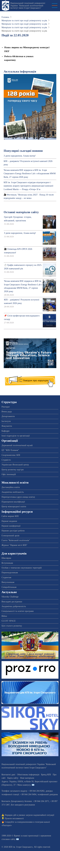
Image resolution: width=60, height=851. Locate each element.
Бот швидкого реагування (23, 805)
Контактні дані (8, 774)
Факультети (7, 426)
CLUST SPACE (9, 621)
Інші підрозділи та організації (16, 436)
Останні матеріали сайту (21, 212)
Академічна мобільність (13, 492)
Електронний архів (10, 535)
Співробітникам (9, 587)
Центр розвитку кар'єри (13, 469)
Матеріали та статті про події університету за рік (24, 20)
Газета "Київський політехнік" (16, 540)
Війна (4, 616)
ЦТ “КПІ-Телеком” (10, 450)
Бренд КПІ (46, 774)
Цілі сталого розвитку (12, 626)
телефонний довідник (48, 794)
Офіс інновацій (9, 474)
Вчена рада (7, 411)
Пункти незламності (14, 818)
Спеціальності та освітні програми (18, 611)
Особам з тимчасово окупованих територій (22, 568)
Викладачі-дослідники (12, 601)
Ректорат (6, 407)
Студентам (6, 577)
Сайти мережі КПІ (10, 516)
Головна (5, 17)
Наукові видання (9, 521)
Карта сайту (12, 778)
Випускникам (8, 582)
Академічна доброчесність (14, 606)
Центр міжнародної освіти (14, 506)
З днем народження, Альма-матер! (20, 156)
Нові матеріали (27, 778)
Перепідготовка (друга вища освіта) (18, 497)
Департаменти (8, 416)
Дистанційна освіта (11, 487)
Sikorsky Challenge (10, 597)
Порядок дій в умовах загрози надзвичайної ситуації (29, 815)
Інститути (6, 421)
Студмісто (6, 460)
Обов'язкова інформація (28, 774)
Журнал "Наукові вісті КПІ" (14, 545)
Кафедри (6, 431)
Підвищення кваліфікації (13, 502)
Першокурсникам (10, 572)
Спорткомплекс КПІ (11, 455)
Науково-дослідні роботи (13, 531)
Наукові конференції (11, 526)
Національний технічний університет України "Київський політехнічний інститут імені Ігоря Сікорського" (27, 5)
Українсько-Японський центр (15, 465)
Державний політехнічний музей (17, 445)
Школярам (6, 558)
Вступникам (7, 563)
